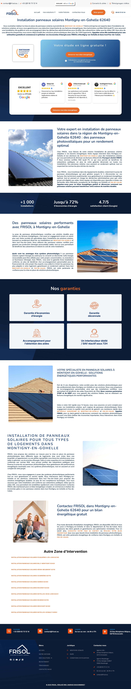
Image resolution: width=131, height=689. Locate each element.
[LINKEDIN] (22, 659)
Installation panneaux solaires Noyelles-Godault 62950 (34, 612)
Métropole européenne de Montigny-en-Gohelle (78, 411)
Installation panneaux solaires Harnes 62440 (29, 582)
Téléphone (16, 629)
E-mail (46, 629)
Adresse (112, 629)
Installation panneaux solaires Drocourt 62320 (30, 606)
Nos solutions (44, 658)
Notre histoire (44, 654)
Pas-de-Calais (116, 182)
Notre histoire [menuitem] (63, 12)
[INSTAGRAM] (13, 659)
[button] (117, 92)
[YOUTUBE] (16, 659)
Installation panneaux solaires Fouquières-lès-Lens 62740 (35, 557)
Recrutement (44, 662)
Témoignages (44, 665)
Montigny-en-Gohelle (74, 26)
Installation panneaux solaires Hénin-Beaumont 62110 (33, 569)
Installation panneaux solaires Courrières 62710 (31, 575)
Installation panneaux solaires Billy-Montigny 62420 (33, 563)
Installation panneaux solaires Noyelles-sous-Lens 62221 (34, 594)
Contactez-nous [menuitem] (78, 12)
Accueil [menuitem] (37, 12)
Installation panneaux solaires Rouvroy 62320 (30, 588)
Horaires (78, 629)
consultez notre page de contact (83, 531)
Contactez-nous (45, 669)
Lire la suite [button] (71, 100)
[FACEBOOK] (10, 659)
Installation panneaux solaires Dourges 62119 (30, 600)
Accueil (42, 650)
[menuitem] (49, 12)
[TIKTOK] (19, 659)
